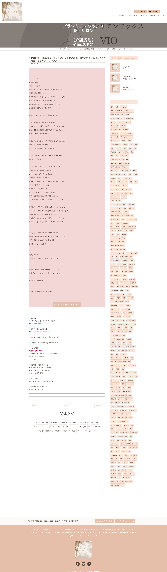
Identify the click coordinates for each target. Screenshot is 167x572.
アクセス (122, 126)
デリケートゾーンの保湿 (117, 253)
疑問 (112, 257)
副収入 (113, 429)
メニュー (120, 122)
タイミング (114, 302)
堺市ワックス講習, (124, 403)
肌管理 (117, 369)
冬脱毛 (134, 347)
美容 (124, 388)
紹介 (121, 444)
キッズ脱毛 (130, 298)
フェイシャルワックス (129, 261)
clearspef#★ (114, 290)
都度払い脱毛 (114, 283)
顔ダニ (123, 141)
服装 (119, 463)
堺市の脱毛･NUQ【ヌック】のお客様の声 (122, 216)
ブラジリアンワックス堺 (122, 223)
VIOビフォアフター (116, 313)
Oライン (128, 171)
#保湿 (52, 426)
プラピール (123, 354)
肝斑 (134, 365)
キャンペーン (114, 268)
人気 (135, 455)
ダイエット (120, 429)
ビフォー (125, 186)
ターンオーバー (115, 141)
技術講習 (113, 470)
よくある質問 (114, 126)
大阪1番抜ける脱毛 (127, 481)
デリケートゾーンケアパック (118, 208)
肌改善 (130, 268)
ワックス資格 (114, 433)
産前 (117, 156)
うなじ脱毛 (132, 264)
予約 (112, 354)
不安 (130, 448)
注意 (126, 436)
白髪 (135, 148)
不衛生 (135, 171)
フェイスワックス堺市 (127, 272)
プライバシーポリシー (126, 133)
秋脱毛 (128, 347)
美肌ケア (122, 380)
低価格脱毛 (132, 279)
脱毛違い (134, 433)
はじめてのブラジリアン (117, 320)
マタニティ (121, 152)
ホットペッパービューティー (118, 174)
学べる (121, 455)
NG (121, 459)
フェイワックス (126, 451)
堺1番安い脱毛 (126, 478)
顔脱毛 (129, 141)
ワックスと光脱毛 (115, 279)
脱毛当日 (113, 463)
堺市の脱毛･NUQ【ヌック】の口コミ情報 (122, 111)
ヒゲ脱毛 (113, 343)
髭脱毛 (128, 320)
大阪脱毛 (134, 287)
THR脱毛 (127, 287)
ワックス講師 (114, 410)
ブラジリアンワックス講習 (124, 332)
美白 (125, 365)
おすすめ (133, 324)
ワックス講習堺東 (115, 376)
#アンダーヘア (90, 431)
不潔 (131, 328)
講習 (135, 373)
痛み (125, 148)
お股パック (132, 208)
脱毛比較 (113, 436)
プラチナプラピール (116, 358)
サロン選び (114, 403)
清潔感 (125, 328)
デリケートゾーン (122, 182)
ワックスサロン (115, 384)
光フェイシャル (126, 414)
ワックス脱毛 (133, 144)
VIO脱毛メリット (115, 414)
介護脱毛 (113, 152)
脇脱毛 (134, 320)
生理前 (121, 302)
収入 (132, 425)
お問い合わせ (140, 11)
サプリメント (114, 444)
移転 (117, 354)
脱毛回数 (121, 395)
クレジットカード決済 (117, 189)
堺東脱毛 (120, 324)
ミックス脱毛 (122, 275)
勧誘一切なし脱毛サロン (117, 485)
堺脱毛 (113, 287)
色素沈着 (124, 234)
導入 (126, 429)
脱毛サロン (121, 399)
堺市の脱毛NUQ (115, 219)
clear (121, 290)
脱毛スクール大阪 (130, 406)
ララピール (114, 362)
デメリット (119, 148)
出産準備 (113, 478)
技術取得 (113, 474)
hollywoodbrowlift (116, 163)
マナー (122, 171)
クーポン (124, 197)
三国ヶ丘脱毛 (132, 410)
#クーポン (63, 422)
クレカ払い (128, 189)
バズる (127, 156)
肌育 (123, 369)
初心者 (135, 448)
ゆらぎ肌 (126, 425)
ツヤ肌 (120, 474)
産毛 (112, 223)
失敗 (131, 436)
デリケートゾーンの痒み (117, 245)
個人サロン (121, 350)
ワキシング (123, 268)
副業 (112, 448)
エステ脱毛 (120, 287)
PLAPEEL (126, 358)
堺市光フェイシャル (116, 425)
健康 (128, 388)
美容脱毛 (128, 294)
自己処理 (113, 399)
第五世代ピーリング (116, 365)
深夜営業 (113, 231)
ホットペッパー (115, 197)
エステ (135, 376)
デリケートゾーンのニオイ (118, 249)
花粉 (123, 219)
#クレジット (73, 422)
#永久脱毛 (53, 422)
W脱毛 (112, 317)
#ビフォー (94, 422)
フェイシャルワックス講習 (118, 335)
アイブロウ (129, 193)
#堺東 (65, 431)
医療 (124, 298)
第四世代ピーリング (124, 362)
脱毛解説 (120, 436)
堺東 (130, 174)
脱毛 (117, 107)
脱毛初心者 (114, 395)
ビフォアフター (115, 309)
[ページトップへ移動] (138, 521)
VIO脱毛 (125, 279)
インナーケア (129, 384)
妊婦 (127, 152)
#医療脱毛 (49, 431)
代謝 (131, 182)
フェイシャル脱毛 (115, 144)
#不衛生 (72, 431)
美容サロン (129, 399)
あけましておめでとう (117, 373)
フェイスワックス (131, 219)
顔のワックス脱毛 (115, 261)
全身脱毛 (113, 350)
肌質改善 (113, 418)
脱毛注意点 (127, 459)
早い (119, 343)
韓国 (112, 369)
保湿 (136, 182)
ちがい (113, 298)
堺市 (112, 107)
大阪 (128, 204)
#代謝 (58, 426)
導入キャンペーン (125, 283)
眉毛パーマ (126, 163)
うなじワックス (122, 264)
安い (133, 204)
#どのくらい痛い (94, 426)
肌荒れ (134, 459)
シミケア (113, 421)
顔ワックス (130, 380)
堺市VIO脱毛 (123, 410)
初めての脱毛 (114, 137)
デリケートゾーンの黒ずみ (118, 238)
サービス (113, 122)
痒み (118, 234)
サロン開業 (121, 470)
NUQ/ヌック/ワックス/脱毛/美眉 (119, 130)
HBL (127, 159)
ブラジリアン (126, 317)
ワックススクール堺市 (117, 406)
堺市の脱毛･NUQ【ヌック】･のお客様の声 (122, 118)
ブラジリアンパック (116, 201)
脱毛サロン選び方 (125, 433)
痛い (117, 257)
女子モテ (113, 328)
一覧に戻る (67, 406)
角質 (119, 466)
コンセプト (123, 107)
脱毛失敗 (125, 463)
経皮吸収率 (114, 212)
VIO (129, 309)
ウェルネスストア (121, 440)
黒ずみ (131, 231)
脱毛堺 (134, 283)
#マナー (80, 431)
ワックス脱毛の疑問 (131, 253)
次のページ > (100, 406)
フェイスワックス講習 (129, 466)
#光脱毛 (57, 431)
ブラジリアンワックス (126, 137)
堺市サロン (129, 470)
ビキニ (113, 332)
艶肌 (121, 257)
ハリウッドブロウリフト (117, 159)
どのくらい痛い (127, 178)
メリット (113, 264)
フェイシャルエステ (123, 421)
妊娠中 (129, 343)
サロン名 (126, 212)
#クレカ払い (84, 422)
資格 (131, 429)
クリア (127, 290)
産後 (121, 156)
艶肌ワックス (128, 257)
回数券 (126, 455)
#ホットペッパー (42, 422)
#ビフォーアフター (41, 426)
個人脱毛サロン (130, 350)
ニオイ (113, 234)
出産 (132, 152)
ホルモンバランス (115, 388)
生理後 (127, 302)
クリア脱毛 (114, 294)
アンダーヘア (114, 171)
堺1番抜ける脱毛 (115, 481)
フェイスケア (114, 380)
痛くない (113, 182)
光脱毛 (135, 174)
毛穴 (132, 358)
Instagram (153, 11)
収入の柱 (134, 444)
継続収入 (118, 448)
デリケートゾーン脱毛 (125, 392)
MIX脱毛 (119, 317)
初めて (124, 448)
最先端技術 (114, 167)
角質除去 (125, 144)
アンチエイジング (122, 231)
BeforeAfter (114, 305)
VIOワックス (128, 373)
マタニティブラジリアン (117, 347)
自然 (130, 440)
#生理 (41, 431)
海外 (112, 148)
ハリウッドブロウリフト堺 (129, 227)
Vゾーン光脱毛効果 (128, 313)
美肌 (124, 376)
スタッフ (127, 122)
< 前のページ (34, 406)
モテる (120, 328)
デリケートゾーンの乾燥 (117, 242)
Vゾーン (124, 309)
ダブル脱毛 (114, 275)
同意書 (118, 298)
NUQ (112, 451)
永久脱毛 (121, 193)
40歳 (130, 148)
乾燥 (120, 212)
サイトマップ (92, 536)
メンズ (127, 324)
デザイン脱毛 (114, 459)
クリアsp (121, 294)
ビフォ (121, 305)
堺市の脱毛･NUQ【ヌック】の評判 (120, 115)
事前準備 (128, 395)
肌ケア (129, 376)
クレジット (114, 193)
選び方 (113, 440)
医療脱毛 (113, 178)
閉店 (119, 478)
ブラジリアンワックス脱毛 (118, 204)
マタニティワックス (129, 474)
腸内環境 (127, 444)
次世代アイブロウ (124, 167)
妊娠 (124, 343)
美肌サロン (121, 418)
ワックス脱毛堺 (115, 227)
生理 (119, 178)
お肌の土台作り (115, 272)
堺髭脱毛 (128, 339)
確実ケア (113, 466)
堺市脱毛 (113, 324)
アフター (128, 305)
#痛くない (82, 426)
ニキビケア (129, 418)
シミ (130, 365)
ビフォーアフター (115, 186)
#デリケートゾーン (69, 426)
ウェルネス (114, 392)
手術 (112, 156)
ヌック (117, 451)
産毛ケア (132, 463)
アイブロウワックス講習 (117, 339)
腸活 (123, 384)
